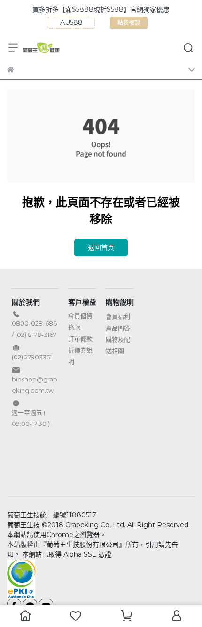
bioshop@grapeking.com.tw (34, 384)
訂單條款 (80, 339)
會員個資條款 (80, 321)
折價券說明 (80, 355)
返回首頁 (101, 247)
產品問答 (118, 328)
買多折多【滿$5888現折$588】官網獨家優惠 (101, 9)
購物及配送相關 (118, 345)
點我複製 (129, 24)
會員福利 (118, 316)
